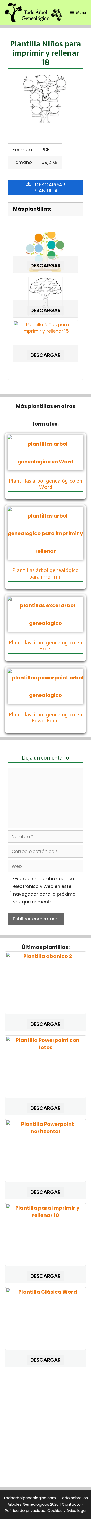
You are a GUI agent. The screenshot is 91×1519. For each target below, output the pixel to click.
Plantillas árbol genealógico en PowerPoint (45, 718)
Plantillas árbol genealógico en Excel (45, 646)
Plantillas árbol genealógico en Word (45, 484)
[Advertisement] (45, 1428)
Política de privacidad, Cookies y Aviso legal (45, 1510)
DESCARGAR (45, 265)
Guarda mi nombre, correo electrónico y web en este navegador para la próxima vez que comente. (44, 890)
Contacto (71, 1504)
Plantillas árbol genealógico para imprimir (45, 573)
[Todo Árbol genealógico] (33, 12)
